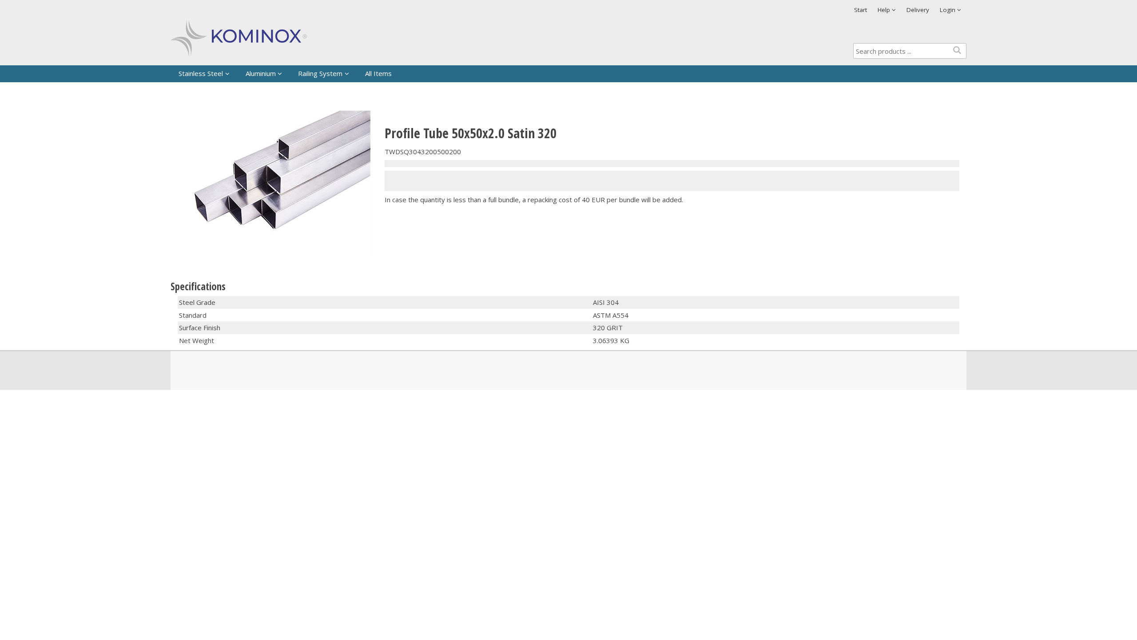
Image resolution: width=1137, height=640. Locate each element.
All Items (378, 73)
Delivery (917, 10)
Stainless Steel (201, 73)
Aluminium (261, 73)
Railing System (320, 73)
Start (860, 10)
